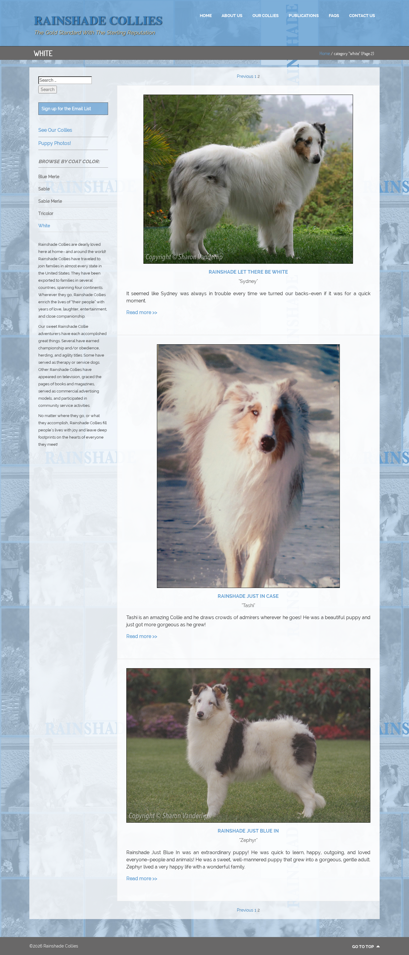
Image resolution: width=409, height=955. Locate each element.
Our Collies (265, 15)
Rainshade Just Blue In (248, 831)
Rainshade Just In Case (248, 596)
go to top (363, 946)
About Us (232, 15)
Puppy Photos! (54, 143)
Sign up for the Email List (66, 108)
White (44, 225)
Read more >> (141, 312)
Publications (304, 15)
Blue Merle (48, 176)
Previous (245, 76)
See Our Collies (55, 130)
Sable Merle (50, 201)
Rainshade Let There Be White (248, 272)
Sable (44, 189)
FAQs (334, 15)
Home (206, 15)
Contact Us (362, 15)
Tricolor (45, 213)
